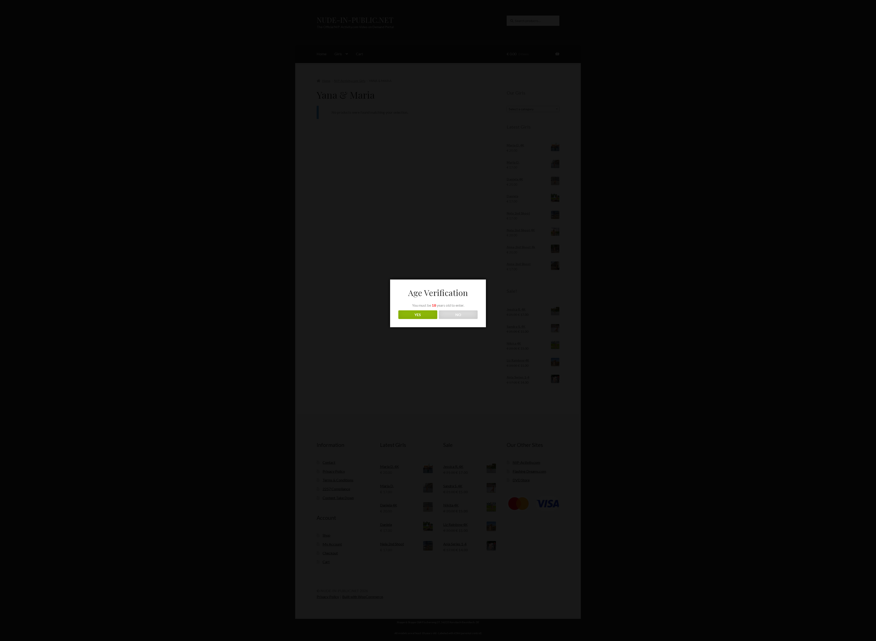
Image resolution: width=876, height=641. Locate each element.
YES (418, 314)
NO (458, 314)
